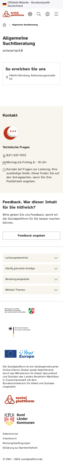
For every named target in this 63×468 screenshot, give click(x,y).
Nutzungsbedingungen (16, 443)
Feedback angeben (31, 235)
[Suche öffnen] (39, 14)
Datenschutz (10, 433)
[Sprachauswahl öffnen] (30, 14)
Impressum (10, 438)
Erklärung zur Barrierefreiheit (20, 447)
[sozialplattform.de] (13, 14)
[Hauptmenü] (56, 14)
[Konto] (48, 14)
